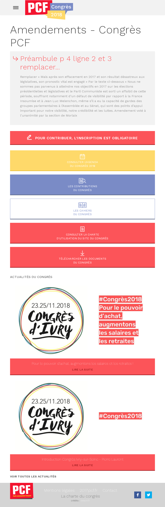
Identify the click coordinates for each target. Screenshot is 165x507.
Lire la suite (82, 369)
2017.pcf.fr (89, 490)
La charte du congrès (80, 496)
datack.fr (85, 500)
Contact (110, 490)
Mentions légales (59, 490)
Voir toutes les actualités (33, 476)
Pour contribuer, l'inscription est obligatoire (86, 138)
